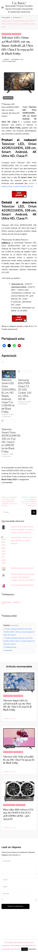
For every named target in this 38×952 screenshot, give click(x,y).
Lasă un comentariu (9, 61)
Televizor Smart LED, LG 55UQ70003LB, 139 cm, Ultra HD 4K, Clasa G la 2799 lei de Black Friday (17, 705)
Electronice (6, 34)
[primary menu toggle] (3, 7)
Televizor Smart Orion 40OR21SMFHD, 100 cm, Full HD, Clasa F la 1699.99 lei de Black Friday (11, 440)
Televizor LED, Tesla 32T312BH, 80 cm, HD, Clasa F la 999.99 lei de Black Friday (18, 759)
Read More (32, 949)
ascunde (14, 625)
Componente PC (9, 805)
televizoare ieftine (19, 287)
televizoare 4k (17, 284)
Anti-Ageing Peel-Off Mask (22, 585)
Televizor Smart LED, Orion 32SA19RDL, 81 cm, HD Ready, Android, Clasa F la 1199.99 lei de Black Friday (9, 396)
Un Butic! (19, 3)
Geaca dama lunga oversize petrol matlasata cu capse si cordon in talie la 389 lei (22, 529)
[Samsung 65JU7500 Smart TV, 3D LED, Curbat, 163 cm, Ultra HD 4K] (25, 374)
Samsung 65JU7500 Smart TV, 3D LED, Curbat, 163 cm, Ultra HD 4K (24, 389)
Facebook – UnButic (11, 602)
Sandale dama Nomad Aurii (22, 568)
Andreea (6, 59)
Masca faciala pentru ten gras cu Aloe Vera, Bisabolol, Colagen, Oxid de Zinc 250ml (23, 577)
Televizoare (16, 34)
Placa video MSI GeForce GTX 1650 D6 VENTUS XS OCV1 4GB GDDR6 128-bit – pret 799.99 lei (18, 814)
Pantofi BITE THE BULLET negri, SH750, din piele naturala (22, 540)
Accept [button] (24, 949)
